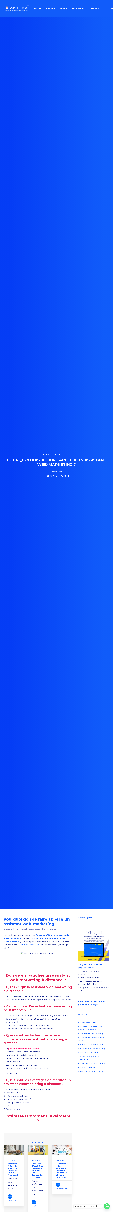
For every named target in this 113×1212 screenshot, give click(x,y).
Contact (94, 8)
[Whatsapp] (107, 1206)
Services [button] (50, 8)
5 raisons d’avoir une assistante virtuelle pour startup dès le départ (38, 1170)
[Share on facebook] (45, 476)
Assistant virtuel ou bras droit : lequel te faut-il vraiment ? (13, 1169)
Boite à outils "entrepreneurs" (57, 455)
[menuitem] (38, 8)
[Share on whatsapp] (59, 476)
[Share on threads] (50, 476)
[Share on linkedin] (56, 476)
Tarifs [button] (63, 8)
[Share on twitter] (48, 476)
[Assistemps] (17, 8)
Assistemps (57, 471)
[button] (14, 1150)
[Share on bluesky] (62, 476)
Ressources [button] (78, 8)
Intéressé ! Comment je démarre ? (38, 1118)
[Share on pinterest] (53, 476)
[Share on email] (68, 476)
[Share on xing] (65, 476)
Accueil (38, 8)
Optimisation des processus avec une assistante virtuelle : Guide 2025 (62, 1170)
